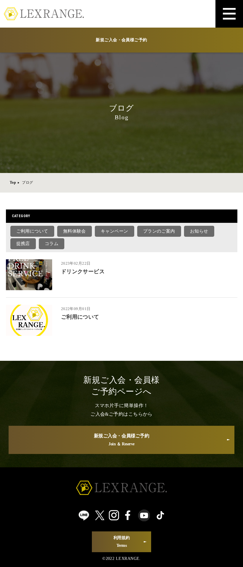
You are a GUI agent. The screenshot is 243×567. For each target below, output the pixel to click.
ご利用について (32, 231)
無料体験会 (74, 231)
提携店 (23, 243)
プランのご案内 (159, 231)
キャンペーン (114, 231)
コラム (51, 243)
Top (13, 182)
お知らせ (199, 231)
